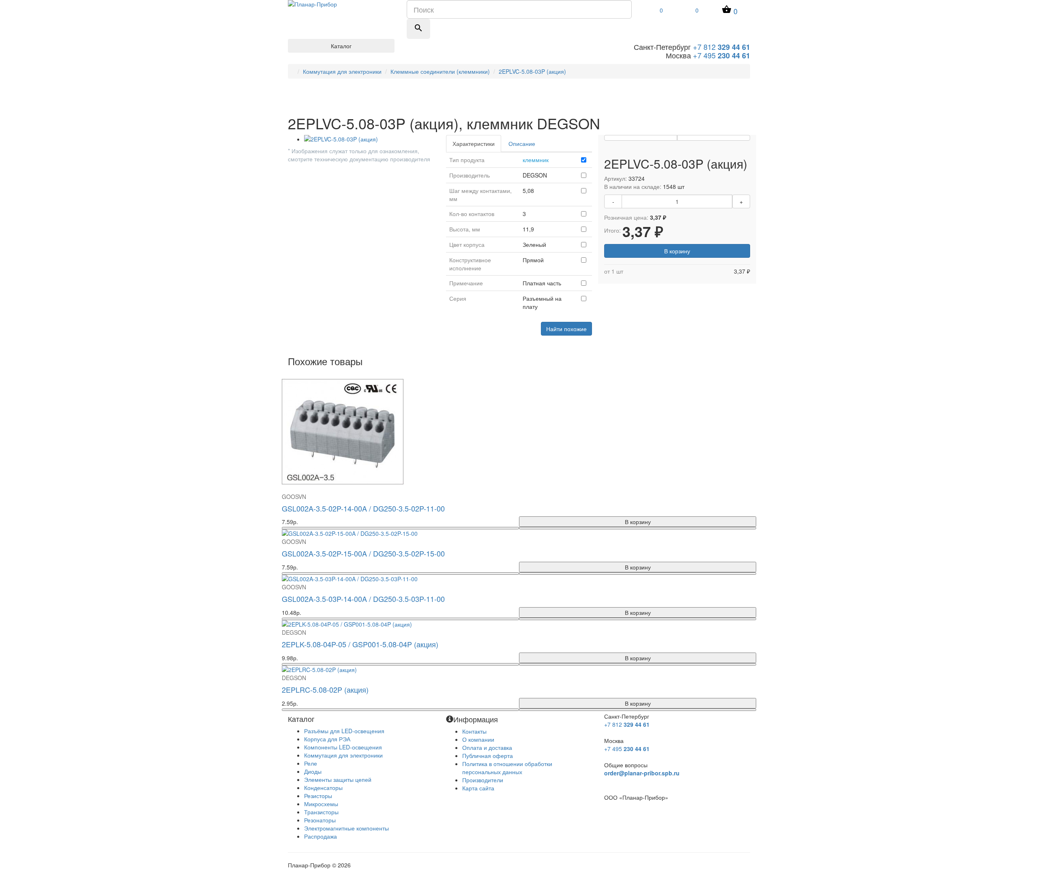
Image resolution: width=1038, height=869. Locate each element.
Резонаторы (320, 820)
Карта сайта (478, 788)
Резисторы (318, 796)
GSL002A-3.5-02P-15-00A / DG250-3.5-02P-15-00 (363, 553)
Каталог (341, 46)
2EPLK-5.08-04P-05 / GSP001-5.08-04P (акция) (360, 644)
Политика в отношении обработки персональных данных (507, 768)
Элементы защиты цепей (337, 779)
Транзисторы (321, 812)
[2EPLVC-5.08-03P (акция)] (369, 139)
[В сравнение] (713, 138)
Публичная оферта (487, 755)
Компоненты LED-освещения (343, 747)
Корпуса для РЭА (327, 739)
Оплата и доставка (487, 747)
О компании (478, 739)
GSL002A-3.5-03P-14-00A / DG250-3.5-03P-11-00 (363, 598)
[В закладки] (640, 138)
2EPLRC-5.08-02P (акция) (325, 689)
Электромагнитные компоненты (346, 828)
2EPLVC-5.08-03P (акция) (532, 71)
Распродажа (320, 836)
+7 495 (721, 55)
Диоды (313, 771)
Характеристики (474, 143)
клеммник (536, 160)
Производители (482, 780)
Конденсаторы (323, 787)
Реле (310, 763)
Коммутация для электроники (342, 71)
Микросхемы (321, 804)
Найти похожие (566, 329)
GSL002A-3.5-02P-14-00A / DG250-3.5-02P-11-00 (363, 508)
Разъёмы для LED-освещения (344, 731)
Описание (521, 143)
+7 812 (721, 46)
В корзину (677, 251)
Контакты (474, 731)
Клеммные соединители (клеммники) (440, 71)
